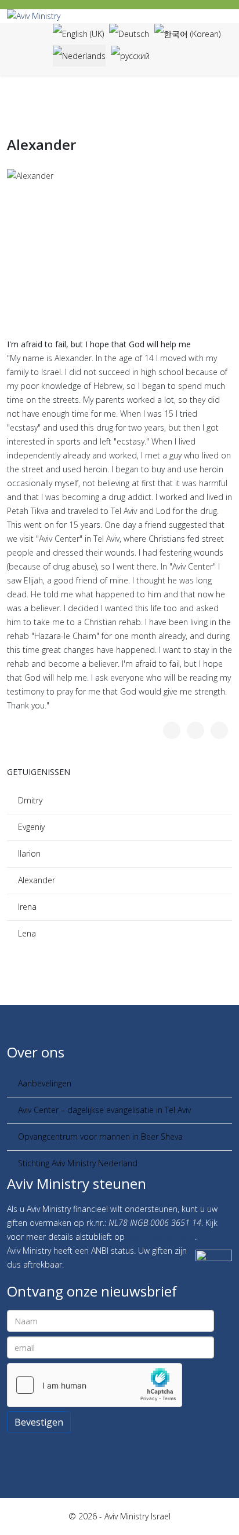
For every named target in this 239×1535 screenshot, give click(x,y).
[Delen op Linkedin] (219, 730)
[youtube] (125, 1447)
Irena (27, 906)
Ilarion (29, 853)
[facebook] (113, 1447)
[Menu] (34, 48)
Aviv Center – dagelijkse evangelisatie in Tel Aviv (105, 1109)
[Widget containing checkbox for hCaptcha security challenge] (94, 1385)
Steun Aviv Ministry (161, 1236)
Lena (27, 933)
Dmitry (30, 800)
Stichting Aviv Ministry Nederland (77, 1163)
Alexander (36, 880)
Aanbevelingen (44, 1083)
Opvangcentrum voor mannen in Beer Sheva (101, 1136)
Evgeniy (31, 826)
